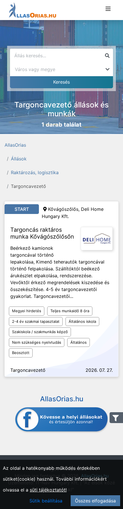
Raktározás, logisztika (35, 172)
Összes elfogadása (95, 501)
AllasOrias (15, 145)
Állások (19, 159)
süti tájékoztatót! (48, 490)
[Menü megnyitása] (108, 9)
